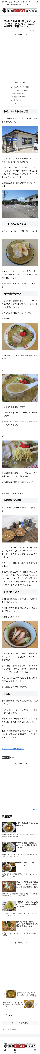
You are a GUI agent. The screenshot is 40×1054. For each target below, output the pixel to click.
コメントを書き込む (20, 1023)
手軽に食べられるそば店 (20, 87)
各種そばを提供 (17, 100)
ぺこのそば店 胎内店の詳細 (13, 749)
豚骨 (13, 757)
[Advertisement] (20, 56)
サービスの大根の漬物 (20, 90)
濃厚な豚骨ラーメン (19, 93)
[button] (36, 525)
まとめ (14, 103)
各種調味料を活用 (18, 97)
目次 (17, 82)
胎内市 (6, 757)
